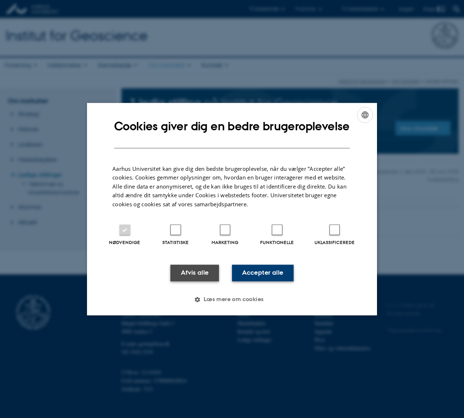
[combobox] (365, 114)
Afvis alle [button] (195, 273)
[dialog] (232, 209)
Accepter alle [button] (262, 273)
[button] (232, 299)
